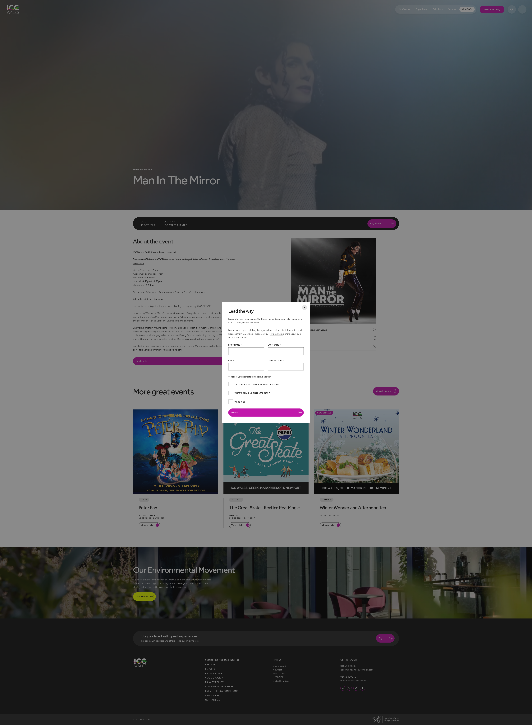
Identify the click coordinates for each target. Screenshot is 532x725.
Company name (276, 360)
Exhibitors (438, 9)
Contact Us (212, 700)
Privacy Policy (276, 333)
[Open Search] (512, 9)
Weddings (240, 402)
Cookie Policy (214, 678)
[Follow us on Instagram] (356, 688)
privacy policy (192, 640)
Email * (232, 360)
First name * (235, 345)
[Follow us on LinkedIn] (343, 688)
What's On (467, 9)
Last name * (274, 345)
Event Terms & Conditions (221, 691)
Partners (211, 664)
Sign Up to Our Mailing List (222, 660)
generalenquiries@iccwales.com (356, 669)
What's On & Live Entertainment (252, 393)
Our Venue (404, 9)
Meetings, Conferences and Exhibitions (257, 384)
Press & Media (213, 673)
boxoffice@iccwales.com (353, 680)
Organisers (421, 9)
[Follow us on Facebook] (362, 688)
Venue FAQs (212, 695)
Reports (210, 669)
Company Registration (219, 686)
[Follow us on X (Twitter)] (349, 688)
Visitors (452, 9)
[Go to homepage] (12, 9)
